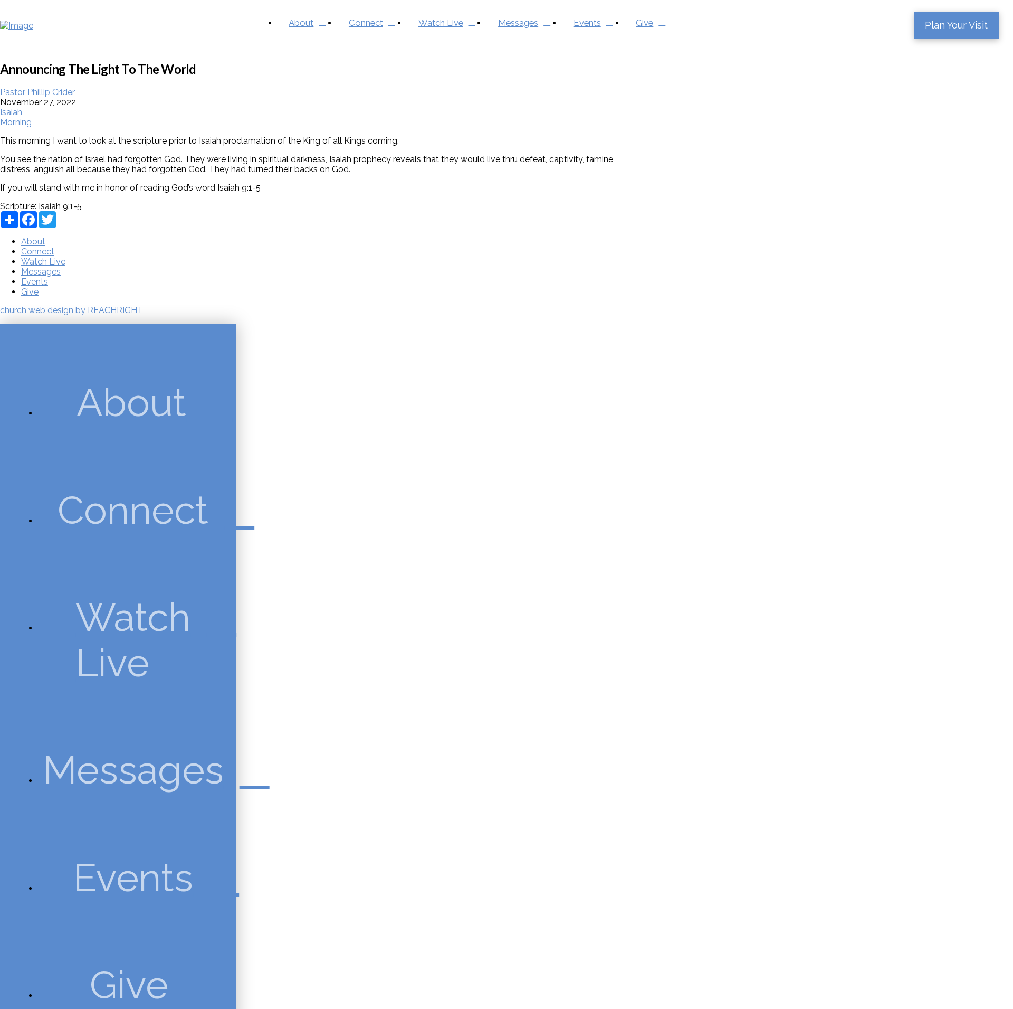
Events (34, 282)
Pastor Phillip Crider (37, 92)
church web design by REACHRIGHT (71, 310)
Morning (16, 122)
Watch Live (43, 262)
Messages (41, 272)
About (33, 242)
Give (30, 292)
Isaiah (11, 112)
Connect (37, 252)
